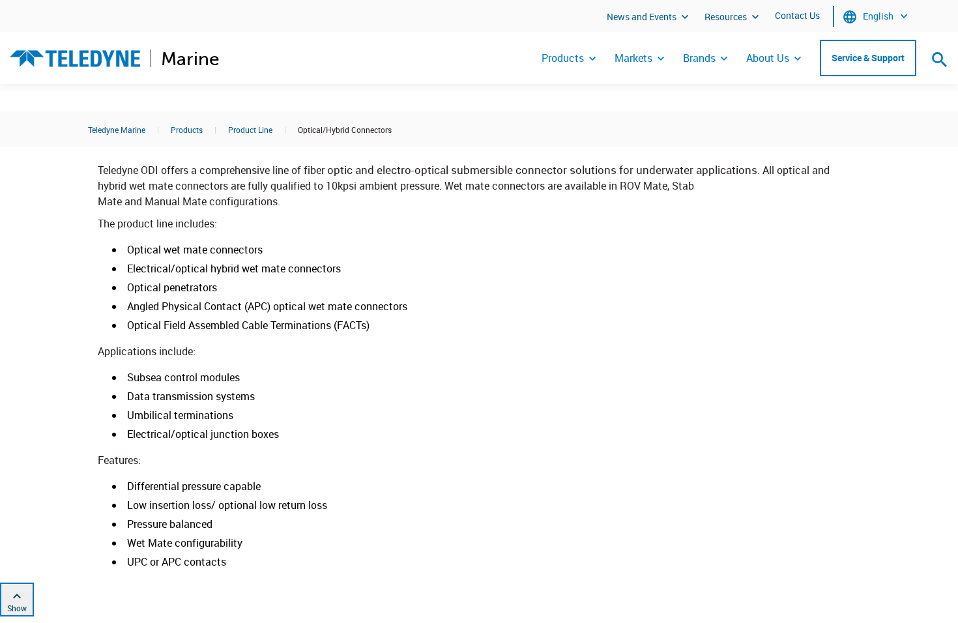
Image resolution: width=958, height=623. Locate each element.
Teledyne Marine (116, 129)
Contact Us (797, 15)
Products (563, 58)
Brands (699, 58)
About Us (767, 58)
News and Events (641, 16)
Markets (633, 58)
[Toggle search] (940, 59)
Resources (725, 16)
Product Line (250, 129)
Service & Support (868, 57)
